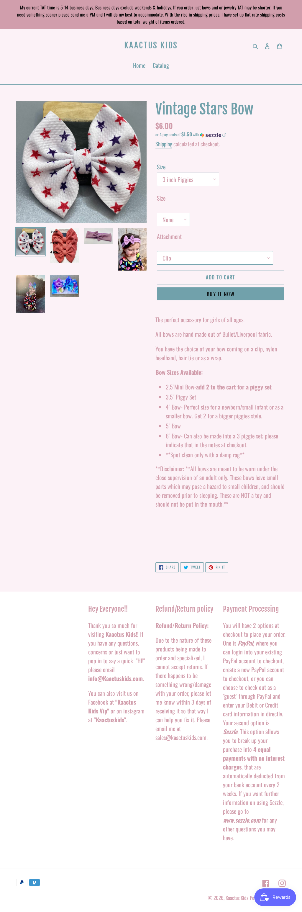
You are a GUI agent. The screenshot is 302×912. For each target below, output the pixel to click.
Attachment (169, 236)
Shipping (163, 144)
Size (161, 166)
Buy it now (220, 294)
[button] (190, 134)
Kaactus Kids (151, 45)
